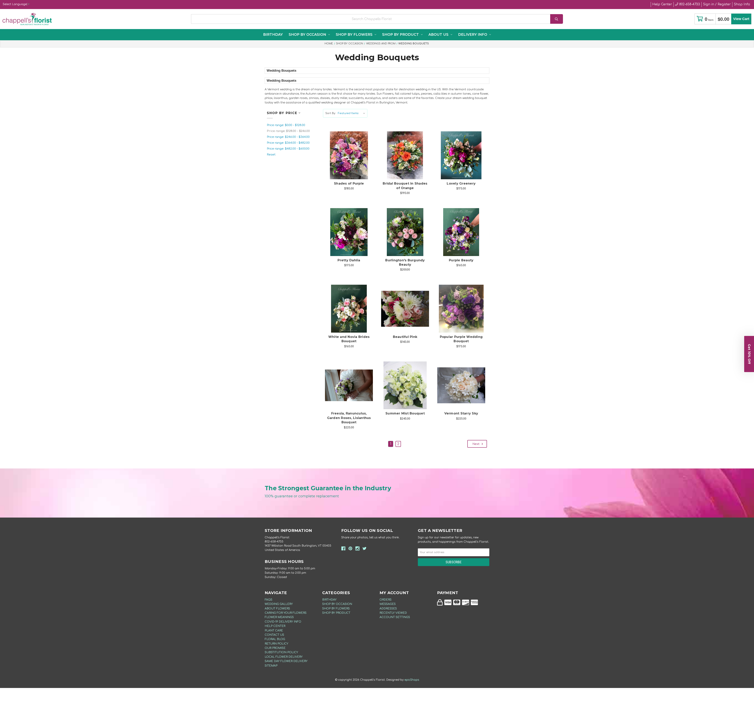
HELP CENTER (275, 626)
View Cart (741, 19)
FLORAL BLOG (275, 639)
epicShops (411, 679)
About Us (438, 34)
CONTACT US (274, 634)
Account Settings (395, 617)
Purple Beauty (461, 260)
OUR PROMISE (275, 648)
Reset (271, 154)
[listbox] (352, 113)
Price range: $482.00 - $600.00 (288, 148)
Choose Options (351, 161)
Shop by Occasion (307, 34)
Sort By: (330, 113)
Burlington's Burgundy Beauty (405, 262)
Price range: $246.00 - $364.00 (288, 137)
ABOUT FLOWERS (277, 608)
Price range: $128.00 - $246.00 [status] (288, 131)
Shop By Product (400, 34)
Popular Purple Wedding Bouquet (461, 339)
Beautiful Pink (405, 337)
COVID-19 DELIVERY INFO (283, 621)
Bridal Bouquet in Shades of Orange (405, 186)
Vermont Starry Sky (461, 413)
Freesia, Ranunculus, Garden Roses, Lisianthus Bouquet (349, 418)
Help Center (662, 4)
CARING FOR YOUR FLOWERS (286, 612)
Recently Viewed (393, 612)
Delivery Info (472, 34)
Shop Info (742, 4)
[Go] (556, 19)
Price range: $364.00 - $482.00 (288, 143)
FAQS (268, 599)
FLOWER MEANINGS (279, 617)
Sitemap (271, 665)
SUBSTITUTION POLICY (281, 652)
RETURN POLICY (276, 643)
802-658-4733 (689, 4)
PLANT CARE (274, 630)
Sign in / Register (717, 4)
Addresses (388, 608)
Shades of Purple (349, 183)
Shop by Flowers (354, 34)
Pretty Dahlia (349, 260)
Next (476, 444)
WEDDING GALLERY (279, 604)
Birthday (273, 34)
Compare (354, 151)
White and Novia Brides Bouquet (349, 339)
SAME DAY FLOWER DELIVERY (286, 661)
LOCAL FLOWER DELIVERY (284, 656)
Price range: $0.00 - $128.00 (286, 125)
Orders (386, 599)
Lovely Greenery (461, 183)
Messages (388, 604)
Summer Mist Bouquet (405, 413)
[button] (749, 354)
